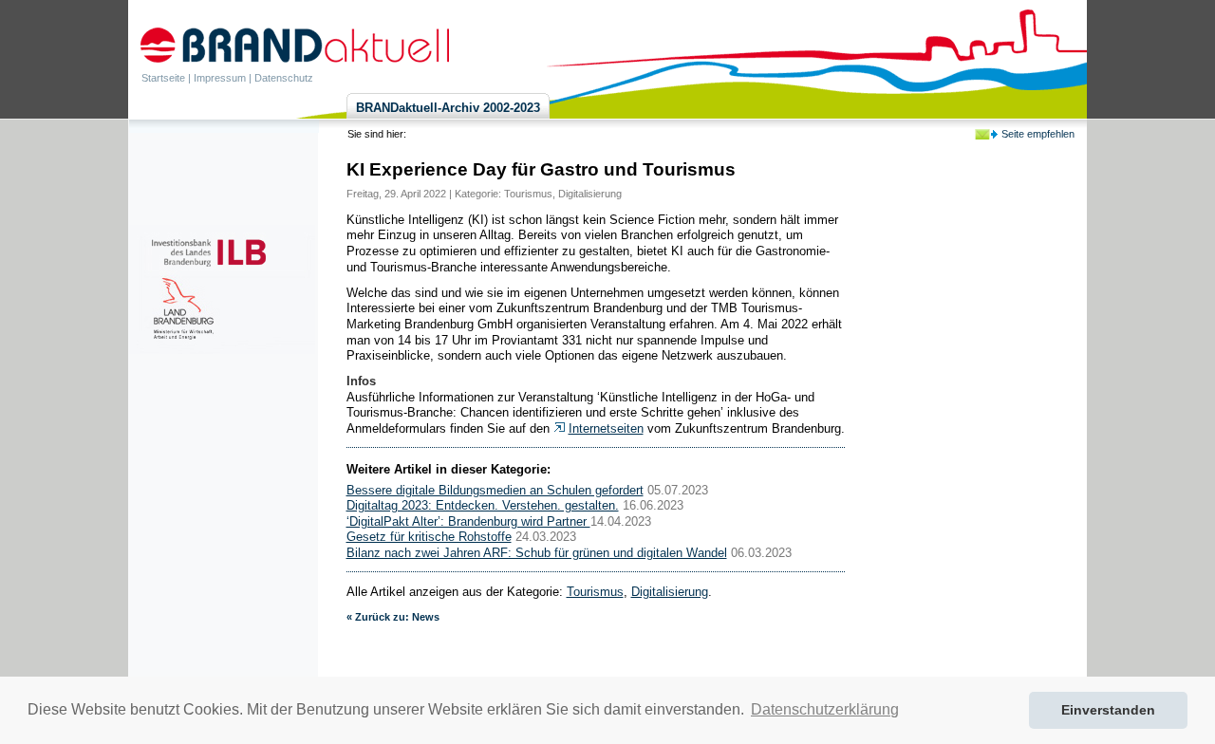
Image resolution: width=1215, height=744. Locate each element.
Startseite (163, 78)
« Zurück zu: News (392, 617)
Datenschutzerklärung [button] (825, 709)
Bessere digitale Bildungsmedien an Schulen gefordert (495, 490)
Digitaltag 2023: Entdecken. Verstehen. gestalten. (482, 505)
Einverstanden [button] (1108, 709)
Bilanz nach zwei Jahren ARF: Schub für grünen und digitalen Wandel (536, 553)
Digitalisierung (590, 193)
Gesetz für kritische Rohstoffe (429, 537)
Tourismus (528, 193)
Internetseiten (606, 428)
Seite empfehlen (1038, 134)
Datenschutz (283, 78)
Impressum (220, 78)
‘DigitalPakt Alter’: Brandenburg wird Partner (468, 521)
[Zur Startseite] (295, 45)
